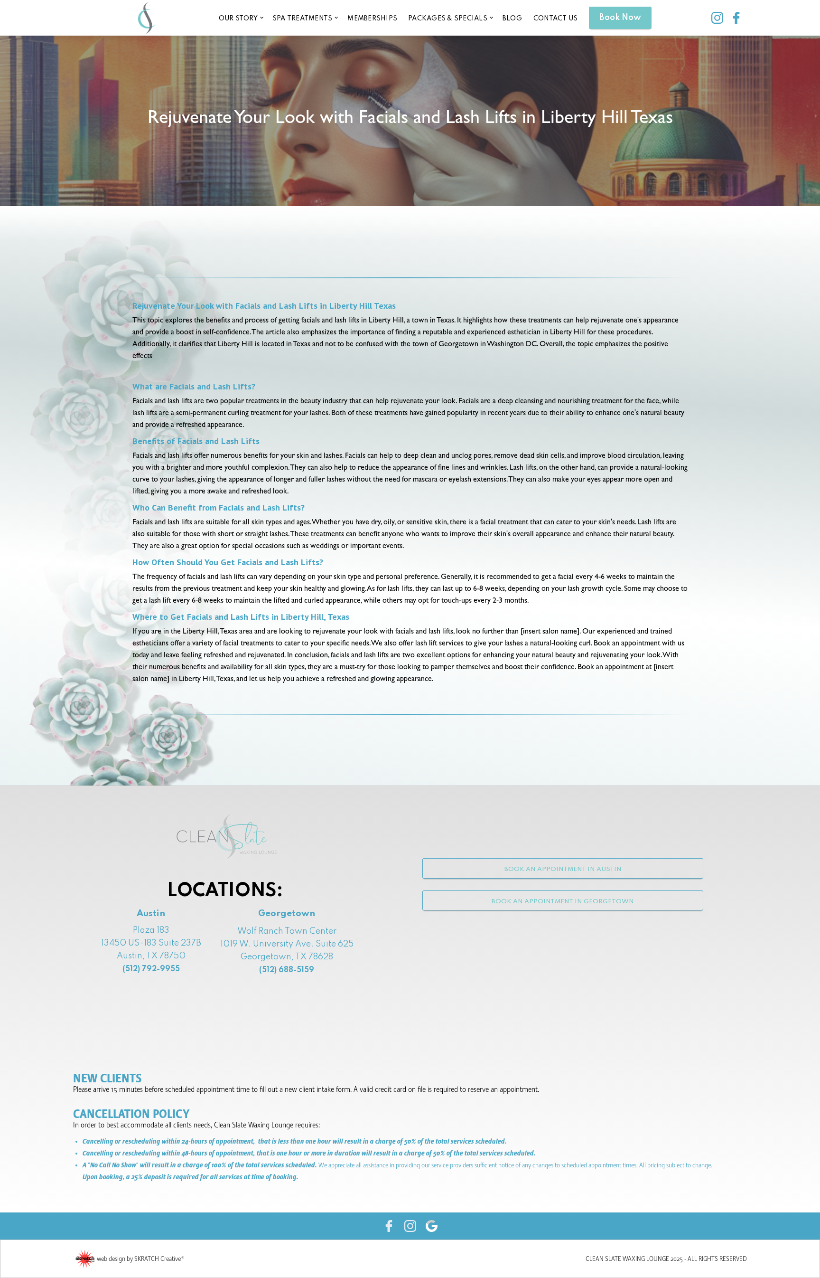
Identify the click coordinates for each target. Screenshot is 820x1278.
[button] (240, 18)
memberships (372, 18)
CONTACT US (555, 18)
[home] (146, 17)
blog (512, 18)
